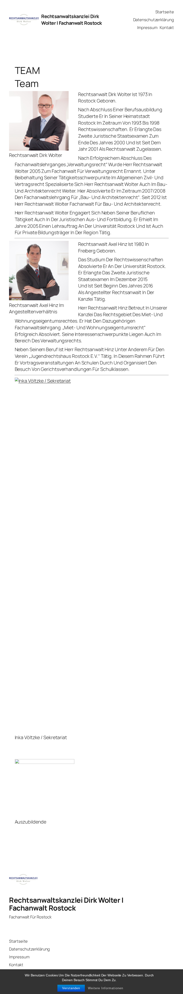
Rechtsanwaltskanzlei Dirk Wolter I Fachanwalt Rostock (71, 19)
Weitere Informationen (105, 988)
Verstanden (71, 988)
